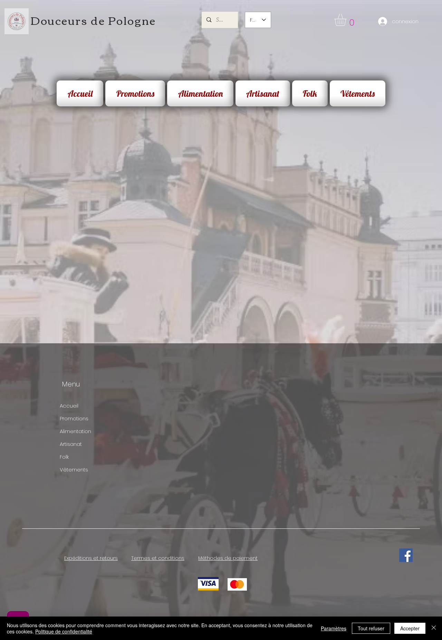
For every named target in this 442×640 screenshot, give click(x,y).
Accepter (410, 628)
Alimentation (75, 431)
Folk (64, 456)
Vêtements (74, 469)
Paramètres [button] (333, 628)
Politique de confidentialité (63, 631)
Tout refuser (371, 628)
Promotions (74, 418)
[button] (347, 20)
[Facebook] (406, 555)
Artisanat (71, 444)
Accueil (69, 405)
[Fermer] (434, 628)
